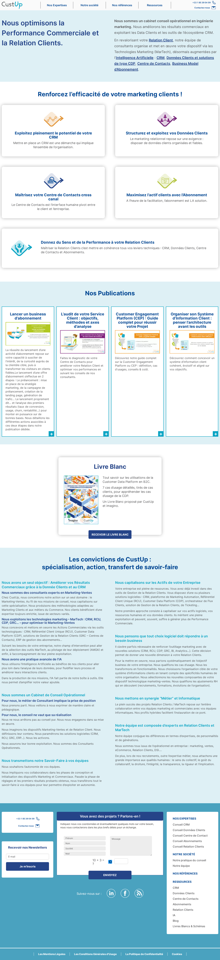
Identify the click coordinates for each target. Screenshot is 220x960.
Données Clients (184, 893)
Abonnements (182, 904)
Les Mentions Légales (51, 954)
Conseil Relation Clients (188, 846)
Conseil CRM (181, 824)
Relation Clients (183, 909)
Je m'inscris (28, 866)
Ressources (154, 5)
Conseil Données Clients (189, 830)
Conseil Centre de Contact (190, 835)
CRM (160, 58)
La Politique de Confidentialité (144, 954)
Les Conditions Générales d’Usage (95, 954)
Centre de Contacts (153, 63)
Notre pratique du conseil (189, 860)
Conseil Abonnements (187, 841)
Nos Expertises (57, 5)
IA (174, 915)
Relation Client (161, 40)
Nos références (122, 5)
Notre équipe (181, 865)
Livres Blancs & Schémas (189, 926)
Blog (176, 920)
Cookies (177, 954)
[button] (110, 862)
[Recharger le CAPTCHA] (110, 862)
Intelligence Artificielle (134, 58)
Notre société (89, 5)
